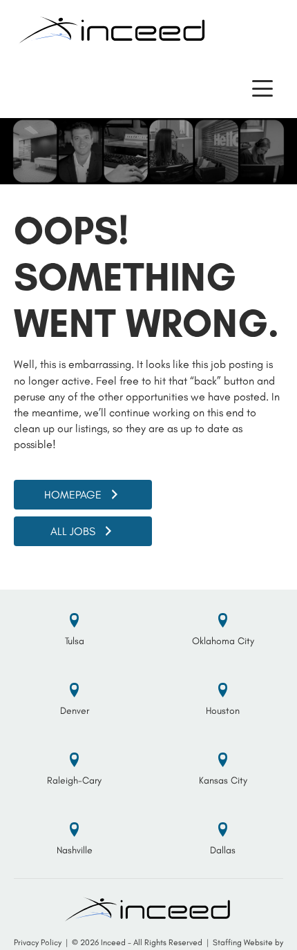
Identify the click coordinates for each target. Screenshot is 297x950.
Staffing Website (243, 942)
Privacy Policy (37, 942)
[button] (262, 88)
